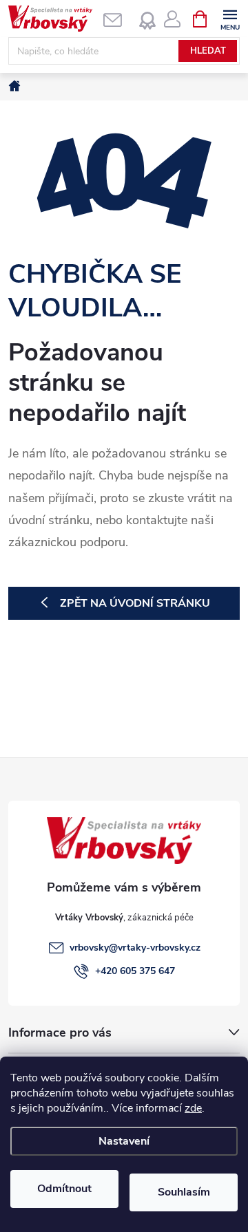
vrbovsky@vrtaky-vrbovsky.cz (135, 947)
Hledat (208, 51)
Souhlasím (184, 1192)
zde (193, 1108)
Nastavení (124, 1141)
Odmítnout (64, 1188)
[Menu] (229, 18)
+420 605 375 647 (135, 970)
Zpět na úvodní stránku (135, 603)
